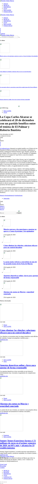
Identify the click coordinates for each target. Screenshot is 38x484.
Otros (5, 361)
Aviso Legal (3, 464)
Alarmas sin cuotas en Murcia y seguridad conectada (14, 405)
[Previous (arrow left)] (0, 483)
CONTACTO (7, 477)
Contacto (2, 33)
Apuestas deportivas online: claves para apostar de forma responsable (15, 99)
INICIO (6, 4)
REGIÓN (6, 472)
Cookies (2, 467)
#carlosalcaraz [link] (18, 195)
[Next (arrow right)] (2, 483)
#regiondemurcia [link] (9, 195)
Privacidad (3, 466)
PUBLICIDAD (8, 11)
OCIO (5, 8)
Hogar (5, 325)
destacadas (6, 198)
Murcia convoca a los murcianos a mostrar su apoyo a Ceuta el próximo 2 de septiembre (19, 56)
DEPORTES (7, 7)
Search (19, 213)
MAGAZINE (7, 10)
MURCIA (6, 5)
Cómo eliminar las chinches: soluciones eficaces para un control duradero (15, 71)
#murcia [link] (2, 195)
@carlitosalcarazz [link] (5, 148)
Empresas (6, 435)
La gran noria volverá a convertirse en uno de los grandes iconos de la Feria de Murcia (18, 87)
